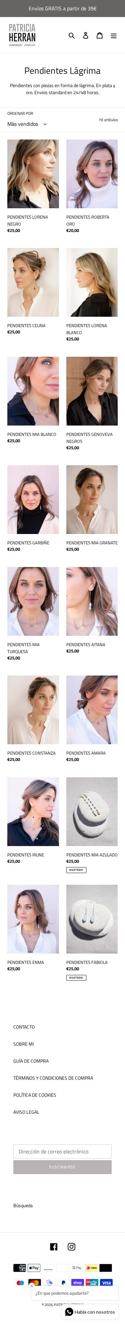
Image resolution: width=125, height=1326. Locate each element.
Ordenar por (20, 113)
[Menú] (114, 35)
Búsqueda (23, 1205)
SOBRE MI (23, 1043)
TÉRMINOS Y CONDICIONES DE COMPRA (53, 1077)
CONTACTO (24, 1026)
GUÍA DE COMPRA (31, 1060)
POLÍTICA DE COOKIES (34, 1094)
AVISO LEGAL (26, 1111)
